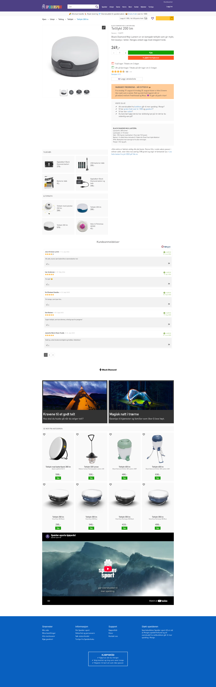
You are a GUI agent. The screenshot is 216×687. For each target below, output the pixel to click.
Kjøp (151, 52)
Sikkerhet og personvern (85, 633)
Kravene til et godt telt (59, 414)
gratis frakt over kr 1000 (133, 109)
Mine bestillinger (49, 633)
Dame (118, 7)
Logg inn (169, 6)
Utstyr (111, 7)
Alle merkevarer (48, 636)
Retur (111, 633)
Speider (104, 7)
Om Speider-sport (82, 630)
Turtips (151, 7)
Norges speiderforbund (153, 632)
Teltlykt (70, 19)
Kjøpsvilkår (113, 630)
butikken (137, 106)
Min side (45, 630)
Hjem (44, 19)
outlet (129, 111)
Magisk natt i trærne (124, 414)
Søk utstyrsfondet (82, 636)
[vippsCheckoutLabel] (151, 58)
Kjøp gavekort (47, 639)
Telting (61, 19)
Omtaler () (115, 74)
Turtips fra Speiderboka (84, 639)
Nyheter (143, 7)
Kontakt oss (113, 636)
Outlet (136, 7)
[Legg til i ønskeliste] (44, 434)
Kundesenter (168, 2)
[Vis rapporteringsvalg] (169, 264)
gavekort (149, 109)
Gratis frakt (132, 14)
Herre (124, 7)
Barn (130, 7)
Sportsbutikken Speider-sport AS (155, 630)
